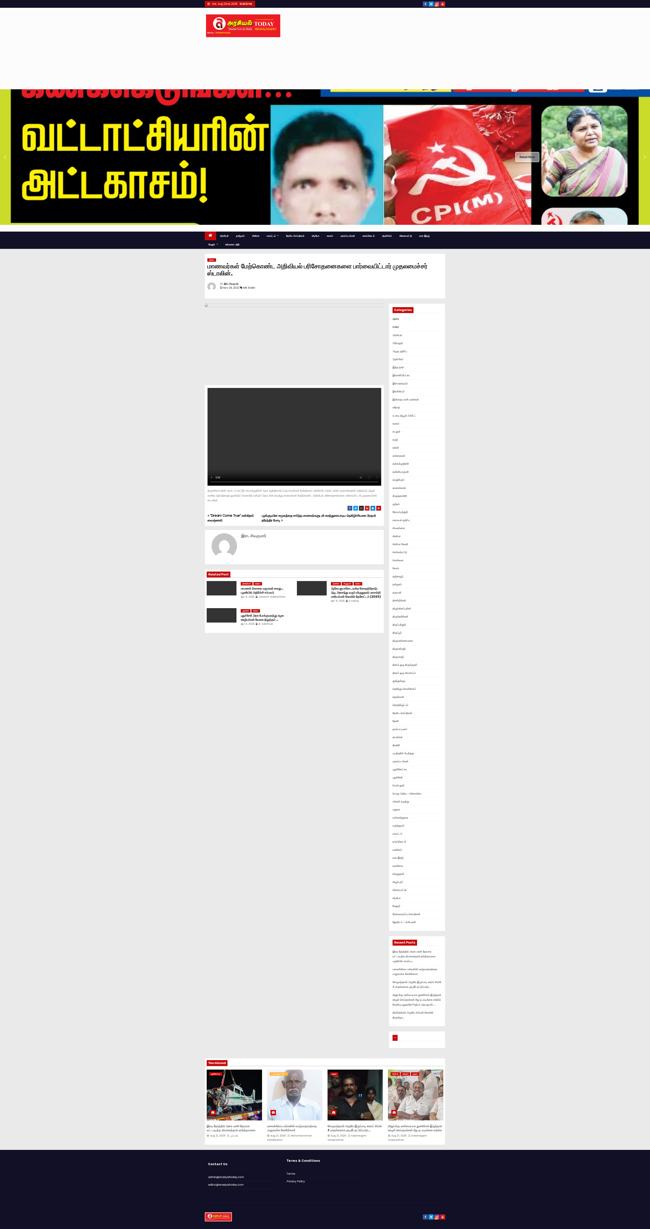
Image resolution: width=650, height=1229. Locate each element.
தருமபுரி (397, 592)
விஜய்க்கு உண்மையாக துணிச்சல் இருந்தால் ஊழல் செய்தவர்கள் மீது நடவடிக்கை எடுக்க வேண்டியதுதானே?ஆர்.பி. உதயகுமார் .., (417, 1000)
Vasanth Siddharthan (271, 596)
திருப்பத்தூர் (399, 625)
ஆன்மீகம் (387, 235)
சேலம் (396, 568)
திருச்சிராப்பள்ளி (402, 609)
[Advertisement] (325, 64)
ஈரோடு (396, 407)
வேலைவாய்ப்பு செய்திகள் (406, 914)
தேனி (396, 721)
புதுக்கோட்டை (400, 769)
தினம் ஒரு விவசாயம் (404, 673)
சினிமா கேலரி (400, 544)
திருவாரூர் (398, 657)
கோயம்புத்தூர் (400, 512)
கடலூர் (396, 431)
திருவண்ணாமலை (403, 641)
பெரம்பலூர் (398, 785)
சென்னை (398, 560)
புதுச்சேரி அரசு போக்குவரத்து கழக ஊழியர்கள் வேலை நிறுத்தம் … (262, 618)
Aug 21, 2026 (217, 1135)
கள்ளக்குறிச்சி (401, 464)
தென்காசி (398, 697)
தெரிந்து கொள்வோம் (404, 689)
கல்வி (396, 448)
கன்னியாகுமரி (401, 472)
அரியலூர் (398, 343)
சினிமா (255, 235)
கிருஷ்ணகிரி (400, 496)
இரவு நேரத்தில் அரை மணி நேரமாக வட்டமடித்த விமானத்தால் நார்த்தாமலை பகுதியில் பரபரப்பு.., (414, 956)
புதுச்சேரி (245, 611)
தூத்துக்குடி (399, 681)
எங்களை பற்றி (232, 244)
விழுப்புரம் (398, 882)
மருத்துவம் (398, 826)
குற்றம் (396, 504)
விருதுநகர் (347, 583)
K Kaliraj (353, 601)
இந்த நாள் (398, 367)
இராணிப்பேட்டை (402, 375)
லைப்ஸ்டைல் (369, 235)
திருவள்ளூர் (399, 649)
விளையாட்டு (405, 235)
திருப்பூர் (397, 633)
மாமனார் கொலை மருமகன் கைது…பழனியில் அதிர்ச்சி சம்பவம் (262, 590)
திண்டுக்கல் (246, 583)
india (396, 327)
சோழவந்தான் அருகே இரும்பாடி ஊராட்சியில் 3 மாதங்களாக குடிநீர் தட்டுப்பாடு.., (355, 1128)
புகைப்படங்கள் (348, 235)
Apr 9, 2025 (248, 596)
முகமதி (234, 1135)
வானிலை (398, 866)
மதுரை (396, 809)
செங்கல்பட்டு (400, 552)
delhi (396, 319)
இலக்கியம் (399, 391)
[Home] (210, 236)
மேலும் (212, 244)
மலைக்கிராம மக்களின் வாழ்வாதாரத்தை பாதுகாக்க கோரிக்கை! (292, 1128)
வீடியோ (315, 235)
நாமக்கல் (398, 737)
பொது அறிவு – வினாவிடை (407, 794)
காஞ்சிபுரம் (398, 480)
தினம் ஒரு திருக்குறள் (405, 665)
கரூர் (395, 440)
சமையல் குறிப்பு (401, 520)
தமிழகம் (240, 235)
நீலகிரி (396, 745)
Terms (291, 1174)
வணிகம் (397, 850)
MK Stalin (249, 288)
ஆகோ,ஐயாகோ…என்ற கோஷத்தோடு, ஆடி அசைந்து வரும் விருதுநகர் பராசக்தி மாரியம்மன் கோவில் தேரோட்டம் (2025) (356, 592)
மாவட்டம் (272, 235)
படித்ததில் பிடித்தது (403, 753)
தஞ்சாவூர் (398, 576)
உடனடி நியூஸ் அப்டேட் (404, 416)
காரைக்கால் (399, 488)
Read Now (527, 157)
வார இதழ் (424, 235)
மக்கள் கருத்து (401, 801)
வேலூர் (396, 906)
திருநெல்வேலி (400, 616)
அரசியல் (224, 235)
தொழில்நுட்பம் (400, 705)
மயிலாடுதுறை (400, 818)
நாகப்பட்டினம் (400, 729)
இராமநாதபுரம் (400, 383)
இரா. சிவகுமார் (231, 283)
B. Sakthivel (265, 624)
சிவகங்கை (399, 528)
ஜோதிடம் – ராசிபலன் (404, 922)
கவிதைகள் (399, 456)
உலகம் (330, 235)
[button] (5, 157)
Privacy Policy (296, 1181)
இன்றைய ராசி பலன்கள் (406, 399)
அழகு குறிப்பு (400, 351)
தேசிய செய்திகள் (295, 235)
